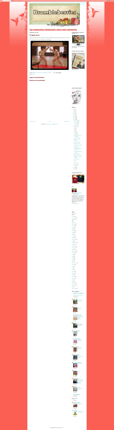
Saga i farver (75, 299)
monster (73, 278)
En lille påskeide (76, 153)
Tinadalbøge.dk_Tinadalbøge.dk (78, 294)
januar (75, 165)
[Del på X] (58, 72)
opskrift (73, 271)
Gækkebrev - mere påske (77, 140)
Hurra (75, 160)
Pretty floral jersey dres (80, 348)
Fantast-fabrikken (76, 330)
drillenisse (73, 246)
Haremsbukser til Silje (78, 144)
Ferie (73, 259)
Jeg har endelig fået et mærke (78, 152)
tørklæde (73, 283)
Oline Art (74, 370)
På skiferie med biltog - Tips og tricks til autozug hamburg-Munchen (80, 381)
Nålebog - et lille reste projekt (78, 157)
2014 (74, 116)
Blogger (62, 427)
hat (72, 286)
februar (75, 163)
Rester (73, 230)
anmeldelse (74, 285)
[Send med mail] (56, 72)
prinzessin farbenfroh (77, 338)
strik (72, 266)
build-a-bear (74, 262)
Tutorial (73, 225)
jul (72, 222)
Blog (31, 29)
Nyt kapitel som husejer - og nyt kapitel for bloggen (80, 317)
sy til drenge (74, 288)
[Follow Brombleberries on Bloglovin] (76, 103)
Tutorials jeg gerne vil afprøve (50, 29)
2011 (74, 167)
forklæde (73, 276)
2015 (74, 114)
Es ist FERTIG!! (75, 395)
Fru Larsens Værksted (77, 362)
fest (72, 244)
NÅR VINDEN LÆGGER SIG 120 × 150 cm (78, 296)
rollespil (73, 273)
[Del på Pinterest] (60, 72)
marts (75, 134)
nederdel (73, 264)
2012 (74, 119)
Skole (74, 399)
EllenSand (75, 386)
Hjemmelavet (74, 219)
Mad (72, 261)
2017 (74, 111)
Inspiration (74, 218)
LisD (72, 254)
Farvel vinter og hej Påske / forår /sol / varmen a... (78, 148)
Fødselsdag (74, 242)
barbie (73, 274)
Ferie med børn (75, 378)
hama (73, 232)
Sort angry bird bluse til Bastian (77, 136)
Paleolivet (75, 322)
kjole (73, 257)
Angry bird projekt (77, 137)
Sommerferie (80, 363)
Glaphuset (75, 307)
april (75, 132)
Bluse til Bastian (77, 159)
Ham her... (75, 162)
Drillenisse (59, 29)
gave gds (73, 224)
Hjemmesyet (74, 213)
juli (74, 128)
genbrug (73, 252)
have (72, 269)
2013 (74, 117)
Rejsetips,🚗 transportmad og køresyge (80, 324)
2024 (74, 108)
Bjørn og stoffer (76, 346)
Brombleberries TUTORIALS (38, 29)
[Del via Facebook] (59, 72)
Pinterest (64, 29)
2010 (74, 168)
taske (73, 227)
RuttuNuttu (75, 410)
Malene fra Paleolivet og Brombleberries (77, 193)
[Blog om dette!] (57, 72)
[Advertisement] (51, 114)
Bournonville (75, 398)
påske (73, 249)
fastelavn (73, 247)
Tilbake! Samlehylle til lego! (80, 388)
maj (75, 131)
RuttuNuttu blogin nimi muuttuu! (81, 412)
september (76, 125)
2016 (74, 113)
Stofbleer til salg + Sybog (72, 29)
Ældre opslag (66, 121)
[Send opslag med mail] (54, 72)
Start (50, 121)
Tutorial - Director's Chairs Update (80, 356)
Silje (72, 256)
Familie (34, 74)
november (76, 122)
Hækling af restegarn (79, 308)
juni (74, 129)
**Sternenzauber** (76, 394)
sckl (72, 279)
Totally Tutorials (76, 354)
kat (72, 268)
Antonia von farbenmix (80, 340)
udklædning (74, 251)
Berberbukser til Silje (77, 155)
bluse (73, 237)
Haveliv (79, 371)
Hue (72, 241)
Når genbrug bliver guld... (77, 314)
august (75, 126)
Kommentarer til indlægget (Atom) (52, 124)
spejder (73, 281)
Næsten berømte (77, 143)
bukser (73, 235)
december (76, 120)
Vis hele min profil (75, 203)
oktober (75, 123)
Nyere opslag (32, 121)
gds (72, 229)
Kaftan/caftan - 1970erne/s (80, 300)
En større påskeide (77, 141)
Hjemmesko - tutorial (80, 404)
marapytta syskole (76, 402)
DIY (72, 234)
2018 (74, 110)
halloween (73, 239)
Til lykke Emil (76, 146)
